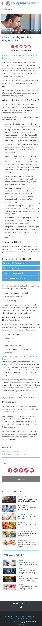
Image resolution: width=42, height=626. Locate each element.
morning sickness (28, 229)
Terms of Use (20, 616)
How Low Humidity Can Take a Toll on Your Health (28, 563)
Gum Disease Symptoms (14, 278)
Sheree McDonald (26, 50)
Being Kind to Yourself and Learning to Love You (28, 588)
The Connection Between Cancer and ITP (27, 509)
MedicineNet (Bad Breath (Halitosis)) (13, 452)
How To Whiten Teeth (13, 273)
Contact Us (28, 618)
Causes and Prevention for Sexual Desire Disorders (27, 500)
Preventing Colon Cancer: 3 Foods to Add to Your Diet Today (27, 544)
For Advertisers (30, 616)
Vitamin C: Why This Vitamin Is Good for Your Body (28, 580)
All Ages (21, 560)
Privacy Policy (9, 616)
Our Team (20, 618)
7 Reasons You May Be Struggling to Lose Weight (28, 572)
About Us (13, 618)
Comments (21, 479)
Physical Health (23, 505)
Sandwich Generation (25, 497)
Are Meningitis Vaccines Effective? (26, 517)
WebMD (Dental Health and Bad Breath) (14, 454)
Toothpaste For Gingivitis (15, 263)
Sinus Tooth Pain (11, 268)
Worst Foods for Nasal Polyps (28, 525)
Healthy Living (22, 523)
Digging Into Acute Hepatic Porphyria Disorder (27, 535)
